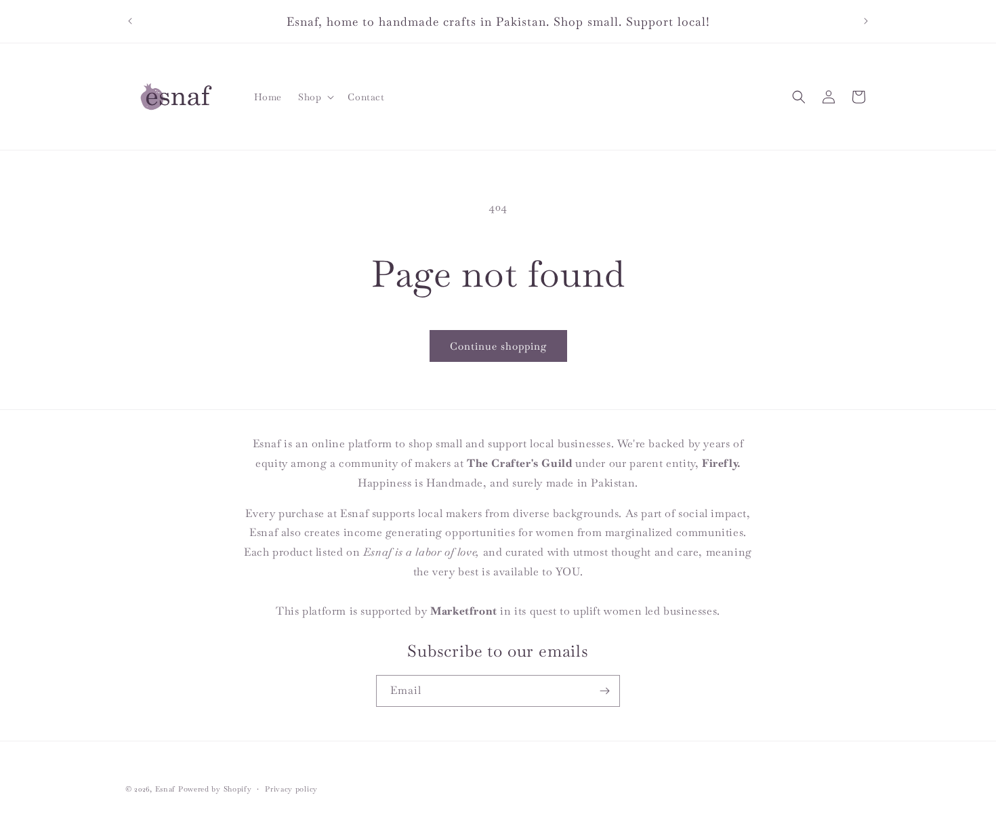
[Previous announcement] (130, 21)
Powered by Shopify (215, 789)
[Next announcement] (866, 21)
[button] (314, 97)
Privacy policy (291, 789)
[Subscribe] (604, 691)
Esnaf (165, 789)
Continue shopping (498, 346)
